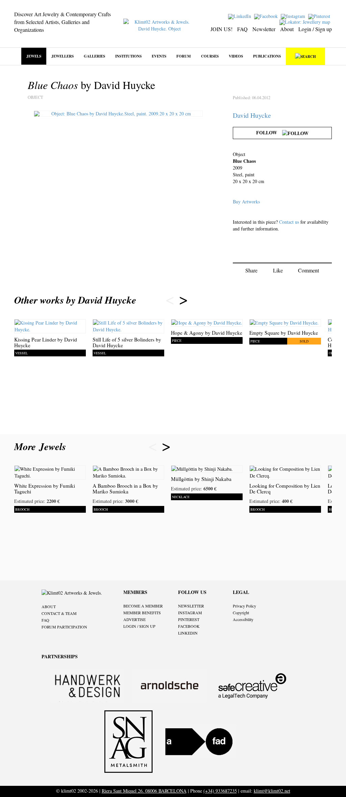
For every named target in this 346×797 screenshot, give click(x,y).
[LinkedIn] (240, 16)
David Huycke (252, 115)
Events (159, 56)
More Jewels (41, 446)
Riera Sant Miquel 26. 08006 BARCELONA (144, 791)
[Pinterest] (320, 16)
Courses (210, 56)
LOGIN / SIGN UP (139, 626)
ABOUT (49, 606)
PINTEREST (188, 619)
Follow (269, 132)
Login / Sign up (315, 28)
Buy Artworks (246, 201)
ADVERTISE (134, 619)
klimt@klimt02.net (272, 791)
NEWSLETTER (191, 605)
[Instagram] (294, 16)
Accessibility (243, 619)
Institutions (128, 56)
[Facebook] (266, 16)
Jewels (33, 56)
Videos (236, 56)
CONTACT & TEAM (59, 613)
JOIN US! (221, 28)
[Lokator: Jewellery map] (305, 21)
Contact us (289, 222)
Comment (308, 270)
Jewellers (62, 56)
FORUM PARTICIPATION (64, 626)
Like (278, 270)
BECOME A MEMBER (143, 605)
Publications (267, 56)
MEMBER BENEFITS (142, 612)
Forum (183, 56)
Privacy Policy (244, 605)
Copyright (241, 612)
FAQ (242, 28)
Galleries (94, 56)
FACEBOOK (189, 626)
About (287, 28)
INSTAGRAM (190, 612)
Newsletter (263, 28)
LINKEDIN (188, 633)
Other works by (75, 300)
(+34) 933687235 (220, 791)
